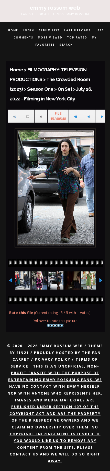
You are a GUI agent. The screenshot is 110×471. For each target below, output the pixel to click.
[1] (48, 325)
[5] (61, 325)
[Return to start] (75, 116)
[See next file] (102, 116)
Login (28, 30)
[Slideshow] (41, 116)
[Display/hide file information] (28, 116)
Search (66, 44)
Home (13, 30)
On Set (65, 89)
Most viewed (50, 37)
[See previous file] (89, 116)
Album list (49, 30)
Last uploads (77, 30)
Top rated (77, 37)
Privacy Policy (52, 359)
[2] (51, 325)
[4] (58, 325)
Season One (40, 89)
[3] (55, 325)
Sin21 (22, 352)
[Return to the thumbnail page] (14, 116)
